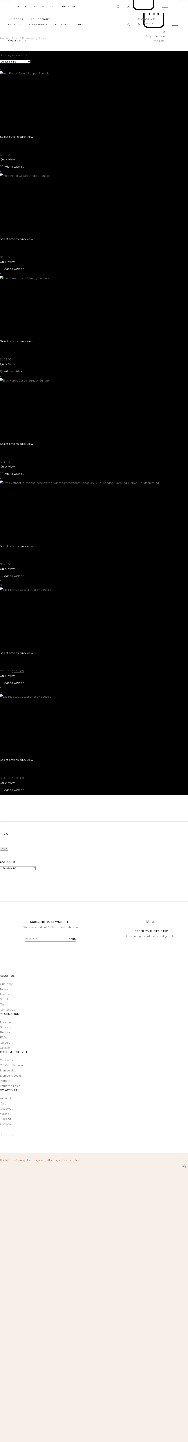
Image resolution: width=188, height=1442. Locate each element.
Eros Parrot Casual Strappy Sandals (30, 452)
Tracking (5, 1119)
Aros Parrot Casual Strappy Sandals (30, 248)
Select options (9, 136)
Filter (4, 848)
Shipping (5, 1027)
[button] (12, 166)
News (4, 989)
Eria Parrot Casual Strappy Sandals (29, 350)
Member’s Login (10, 1075)
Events (4, 994)
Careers (5, 1042)
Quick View (7, 159)
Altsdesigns (54, 1160)
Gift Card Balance (11, 1065)
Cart (3, 1103)
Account (5, 1098)
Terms (4, 1004)
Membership (8, 1070)
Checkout (6, 1108)
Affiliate (5, 1080)
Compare (6, 1124)
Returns (5, 1032)
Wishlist (5, 1113)
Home (4, 38)
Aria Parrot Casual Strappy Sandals (29, 145)
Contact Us (7, 1009)
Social (4, 999)
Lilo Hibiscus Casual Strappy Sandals (30, 768)
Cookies (5, 1047)
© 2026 (16, 1160)
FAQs (3, 1037)
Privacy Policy (70, 1160)
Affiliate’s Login (10, 1086)
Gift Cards (6, 1060)
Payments (6, 1022)
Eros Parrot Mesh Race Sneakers (26, 555)
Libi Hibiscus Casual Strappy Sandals (29, 662)
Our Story (6, 984)
